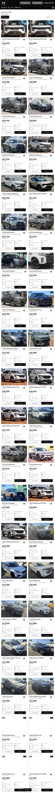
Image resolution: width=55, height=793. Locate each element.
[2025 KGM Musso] (41, 106)
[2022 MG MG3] (14, 570)
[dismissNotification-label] (52, 778)
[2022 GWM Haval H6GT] (41, 686)
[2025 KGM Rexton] (14, 67)
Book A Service (37, 3)
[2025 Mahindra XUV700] (14, 376)
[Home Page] (3, 3)
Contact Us (20, 55)
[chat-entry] (50, 786)
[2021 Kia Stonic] (14, 686)
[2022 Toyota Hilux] (41, 415)
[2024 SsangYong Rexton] (14, 183)
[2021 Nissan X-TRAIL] (14, 608)
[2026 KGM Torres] (41, 299)
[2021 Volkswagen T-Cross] (14, 647)
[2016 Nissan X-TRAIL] (41, 647)
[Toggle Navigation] (53, 7)
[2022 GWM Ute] (41, 570)
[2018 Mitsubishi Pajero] (14, 338)
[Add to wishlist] (24, 40)
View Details (8, 55)
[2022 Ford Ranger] (14, 492)
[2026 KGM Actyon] (41, 454)
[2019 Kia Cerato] (41, 608)
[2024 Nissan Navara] (41, 531)
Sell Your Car (25, 3)
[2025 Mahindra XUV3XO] (14, 28)
